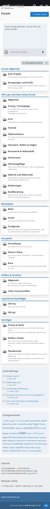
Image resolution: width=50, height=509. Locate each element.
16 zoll (21, 421)
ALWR (26, 421)
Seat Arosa (42, 440)
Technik (12, 127)
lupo (22, 432)
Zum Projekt (14, 73)
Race (10, 263)
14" (16, 421)
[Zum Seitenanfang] (46, 505)
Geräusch (19, 428)
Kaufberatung (15, 191)
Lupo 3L (41, 433)
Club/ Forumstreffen (19, 291)
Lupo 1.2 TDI (32, 433)
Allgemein (13, 99)
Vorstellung (14, 243)
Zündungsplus (36, 451)
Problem (42, 437)
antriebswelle (34, 421)
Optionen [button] (41, 25)
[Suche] (34, 6)
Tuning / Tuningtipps (19, 106)
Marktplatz (7, 203)
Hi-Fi (10, 119)
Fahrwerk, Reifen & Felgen (22, 144)
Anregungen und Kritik (20, 82)
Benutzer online (9, 480)
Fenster (43, 424)
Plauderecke (14, 351)
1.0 (4, 421)
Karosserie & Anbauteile (21, 151)
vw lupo (37, 447)
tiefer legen (42, 444)
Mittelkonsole (22, 437)
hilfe (44, 428)
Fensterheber (9, 428)
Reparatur (12, 440)
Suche (11, 217)
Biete (11, 209)
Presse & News (16, 324)
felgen (36, 424)
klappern (6, 433)
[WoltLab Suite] (13, 6)
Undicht (20, 447)
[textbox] (25, 52)
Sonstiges (6, 319)
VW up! (11, 312)
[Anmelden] (40, 6)
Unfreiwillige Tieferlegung (17, 388)
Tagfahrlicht (29, 444)
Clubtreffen (22, 424)
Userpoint (6, 238)
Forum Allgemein (10, 68)
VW (32, 447)
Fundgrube (14, 226)
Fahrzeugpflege (16, 163)
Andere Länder (16, 337)
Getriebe (28, 427)
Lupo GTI (7, 437)
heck (40, 428)
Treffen (5, 447)
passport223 (32, 473)
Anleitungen (14, 185)
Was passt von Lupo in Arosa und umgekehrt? (25, 395)
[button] (46, 63)
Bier (15, 424)
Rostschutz (21, 440)
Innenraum (14, 157)
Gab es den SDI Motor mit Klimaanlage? (22, 401)
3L (7, 420)
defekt (30, 424)
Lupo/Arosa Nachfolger (13, 298)
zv (28, 451)
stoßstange (18, 443)
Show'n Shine (15, 252)
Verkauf (27, 447)
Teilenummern (16, 134)
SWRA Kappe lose (13, 382)
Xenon (24, 451)
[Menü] (46, 6)
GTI (35, 427)
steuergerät (7, 444)
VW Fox (12, 303)
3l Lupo (11, 421)
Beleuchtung (8, 424)
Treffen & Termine (11, 275)
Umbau (12, 447)
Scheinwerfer (31, 440)
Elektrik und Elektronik (20, 174)
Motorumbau (33, 437)
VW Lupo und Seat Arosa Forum (18, 94)
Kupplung (14, 433)
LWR (14, 437)
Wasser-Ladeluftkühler (12, 451)
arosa (44, 420)
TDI (35, 444)
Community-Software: (25, 505)
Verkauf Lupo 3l (12, 376)
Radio (5, 440)
